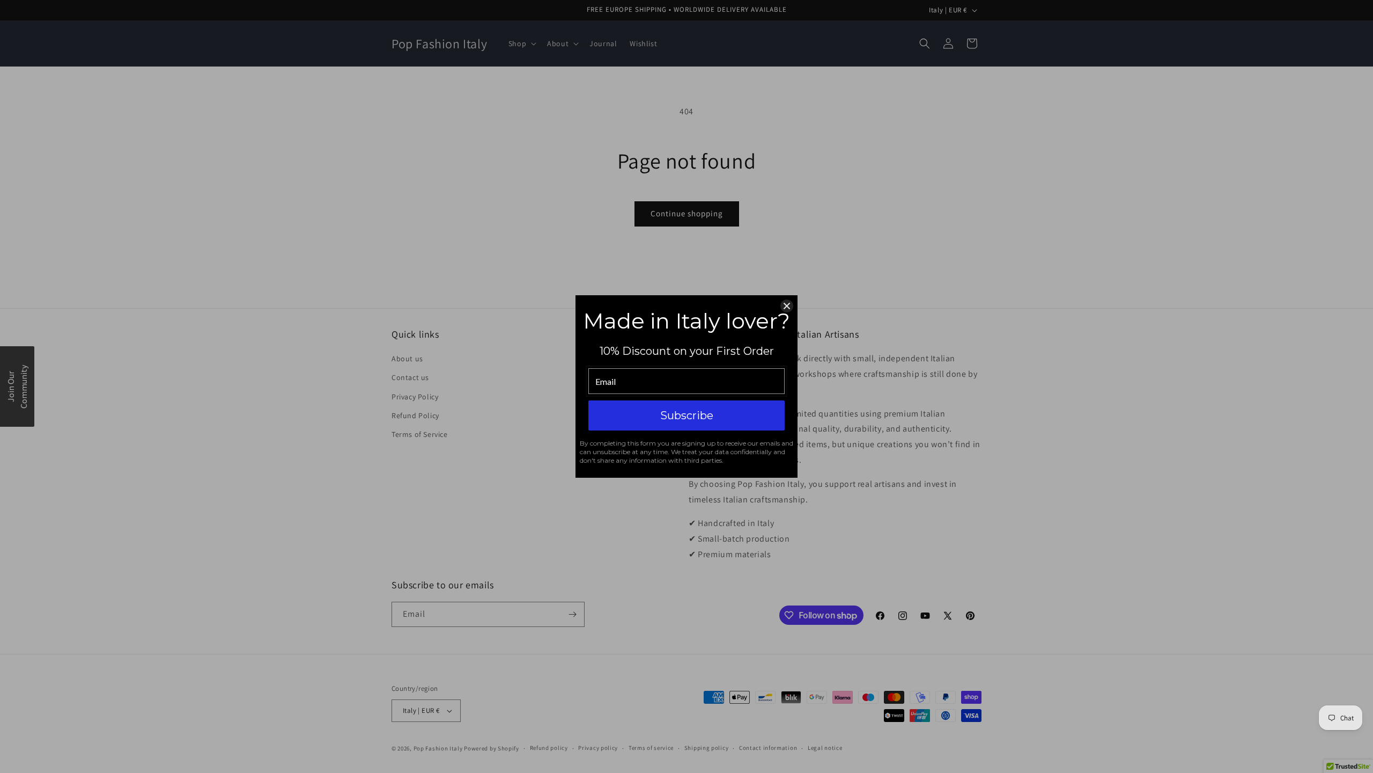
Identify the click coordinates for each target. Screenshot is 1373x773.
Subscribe (686, 415)
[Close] (786, 306)
